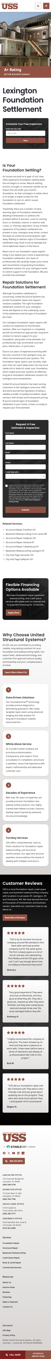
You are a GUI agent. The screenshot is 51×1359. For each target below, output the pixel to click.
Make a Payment (10, 1302)
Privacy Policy (9, 1335)
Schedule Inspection (38, 1354)
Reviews (6, 1292)
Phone (7, 462)
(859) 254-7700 (9, 1199)
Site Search (8, 1325)
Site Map (6, 1330)
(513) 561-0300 (9, 1228)
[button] (46, 6)
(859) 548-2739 (9, 1184)
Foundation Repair (11, 1243)
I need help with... (12, 472)
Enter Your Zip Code (13, 129)
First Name (10, 433)
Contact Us (8, 1306)
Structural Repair (10, 1248)
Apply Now (13, 612)
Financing (7, 1297)
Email (7, 452)
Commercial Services (12, 1267)
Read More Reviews (15, 917)
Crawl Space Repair (11, 1257)
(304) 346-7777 (9, 1213)
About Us (7, 1282)
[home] (10, 6)
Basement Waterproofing (14, 1253)
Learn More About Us (16, 672)
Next (25, 140)
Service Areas (9, 1287)
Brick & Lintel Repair (12, 1262)
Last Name (9, 443)
